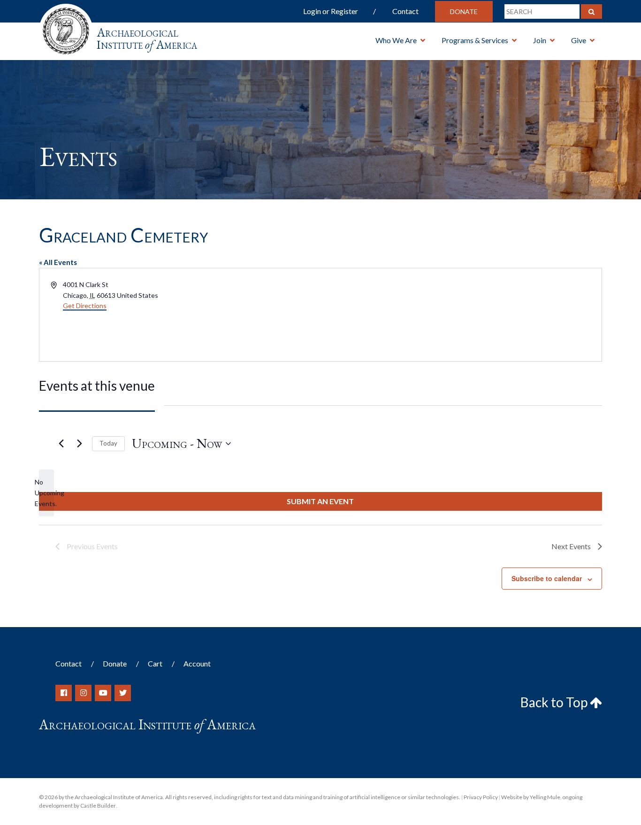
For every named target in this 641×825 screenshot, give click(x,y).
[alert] (46, 492)
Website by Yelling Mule (530, 797)
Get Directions (85, 306)
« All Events (58, 262)
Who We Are (396, 40)
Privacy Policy (481, 797)
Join (539, 40)
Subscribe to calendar (546, 578)
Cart (155, 663)
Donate (464, 11)
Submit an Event (320, 501)
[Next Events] (79, 443)
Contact (405, 11)
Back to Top (555, 702)
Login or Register (330, 11)
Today (108, 443)
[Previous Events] (61, 443)
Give (578, 40)
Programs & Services (475, 40)
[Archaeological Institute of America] (66, 27)
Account (197, 663)
